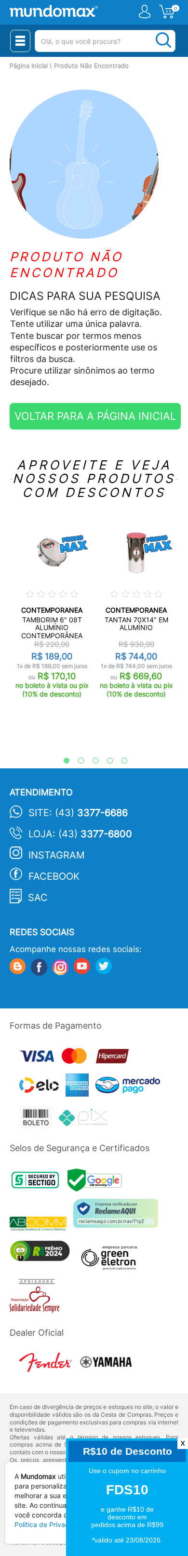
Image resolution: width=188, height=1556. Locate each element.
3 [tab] (90, 761)
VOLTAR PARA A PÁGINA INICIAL (95, 416)
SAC (38, 897)
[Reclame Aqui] (118, 1217)
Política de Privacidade (50, 1524)
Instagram (56, 855)
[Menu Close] (20, 41)
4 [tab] (105, 761)
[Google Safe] (97, 1183)
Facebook (54, 876)
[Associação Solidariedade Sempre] (37, 1298)
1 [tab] (62, 761)
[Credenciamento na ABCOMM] (41, 1225)
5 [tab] (119, 761)
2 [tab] (76, 761)
